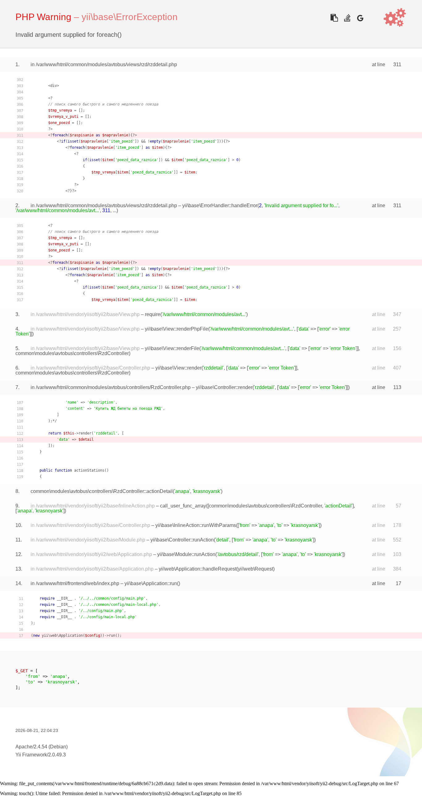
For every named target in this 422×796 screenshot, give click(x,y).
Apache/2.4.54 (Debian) (41, 746)
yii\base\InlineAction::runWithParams (195, 525)
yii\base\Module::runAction (186, 554)
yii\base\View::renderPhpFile (176, 329)
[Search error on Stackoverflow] (347, 17)
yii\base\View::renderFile (172, 348)
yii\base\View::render (178, 367)
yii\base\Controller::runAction (182, 539)
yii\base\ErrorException (130, 17)
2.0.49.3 (57, 754)
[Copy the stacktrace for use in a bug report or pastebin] (334, 17)
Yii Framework (31, 754)
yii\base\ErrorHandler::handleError (219, 205)
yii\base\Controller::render (224, 387)
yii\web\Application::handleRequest (197, 568)
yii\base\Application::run (150, 583)
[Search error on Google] (360, 17)
